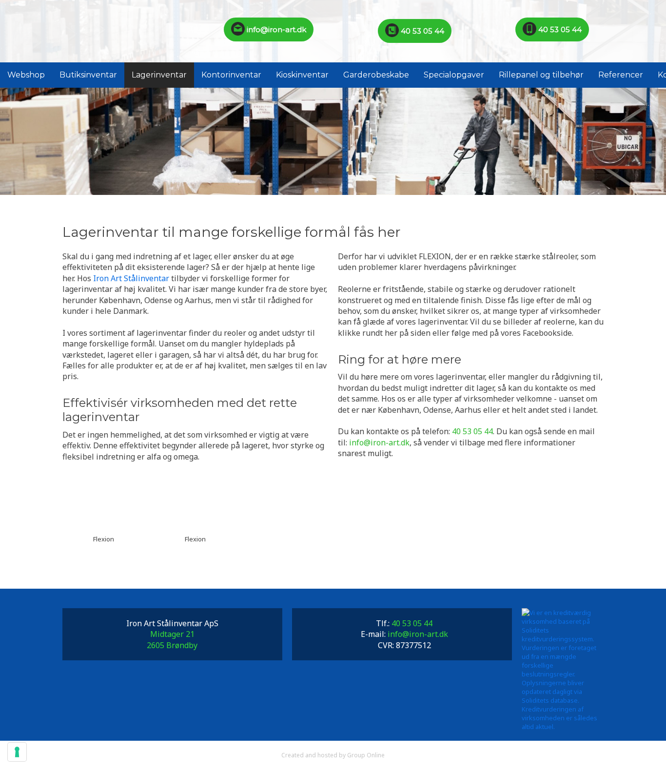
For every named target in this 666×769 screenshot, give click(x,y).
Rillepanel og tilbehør (541, 74)
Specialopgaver (454, 74)
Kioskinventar (302, 74)
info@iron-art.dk (275, 29)
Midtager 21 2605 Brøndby (172, 639)
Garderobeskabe (376, 74)
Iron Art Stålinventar (131, 278)
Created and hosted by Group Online (333, 755)
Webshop (26, 74)
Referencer (620, 74)
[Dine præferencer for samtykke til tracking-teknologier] (17, 752)
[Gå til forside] (103, 31)
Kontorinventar (231, 74)
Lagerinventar (159, 74)
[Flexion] (103, 502)
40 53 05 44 (421, 31)
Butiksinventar (88, 74)
